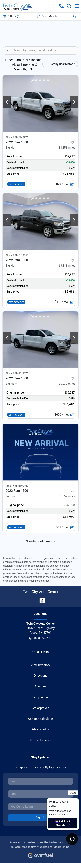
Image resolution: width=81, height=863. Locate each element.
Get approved (40, 708)
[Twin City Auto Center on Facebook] (40, 600)
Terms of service (40, 740)
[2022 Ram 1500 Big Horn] (40, 103)
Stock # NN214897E (17, 137)
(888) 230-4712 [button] (43, 638)
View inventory (40, 665)
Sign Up (40, 817)
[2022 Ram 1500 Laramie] (40, 452)
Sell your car (40, 697)
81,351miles (67, 147)
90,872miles (67, 383)
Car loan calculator (40, 719)
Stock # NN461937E (17, 373)
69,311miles (67, 265)
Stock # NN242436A (17, 255)
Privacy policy (40, 729)
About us (40, 686)
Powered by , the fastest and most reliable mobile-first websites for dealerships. (41, 845)
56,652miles (67, 496)
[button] (61, 6)
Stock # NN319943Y (17, 485)
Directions (40, 675)
